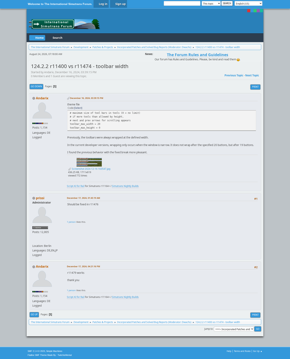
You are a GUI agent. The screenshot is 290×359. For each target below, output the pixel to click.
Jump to (208, 329)
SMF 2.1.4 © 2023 (36, 351)
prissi (40, 198)
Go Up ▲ (257, 351)
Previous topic (234, 75)
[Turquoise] (261, 10)
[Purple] (258, 10)
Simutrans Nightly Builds (125, 186)
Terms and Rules (242, 351)
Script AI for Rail (75, 186)
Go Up (34, 314)
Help (229, 351)
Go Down (36, 86)
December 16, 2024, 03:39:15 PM (86, 98)
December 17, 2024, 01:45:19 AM (83, 197)
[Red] (248, 10)
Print (255, 86)
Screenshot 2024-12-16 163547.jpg (90, 169)
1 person (71, 221)
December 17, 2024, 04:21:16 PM (83, 266)
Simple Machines (54, 351)
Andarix (42, 98)
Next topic (252, 75)
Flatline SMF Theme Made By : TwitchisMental (50, 355)
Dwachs (186, 47)
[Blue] (252, 10)
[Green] (255, 10)
